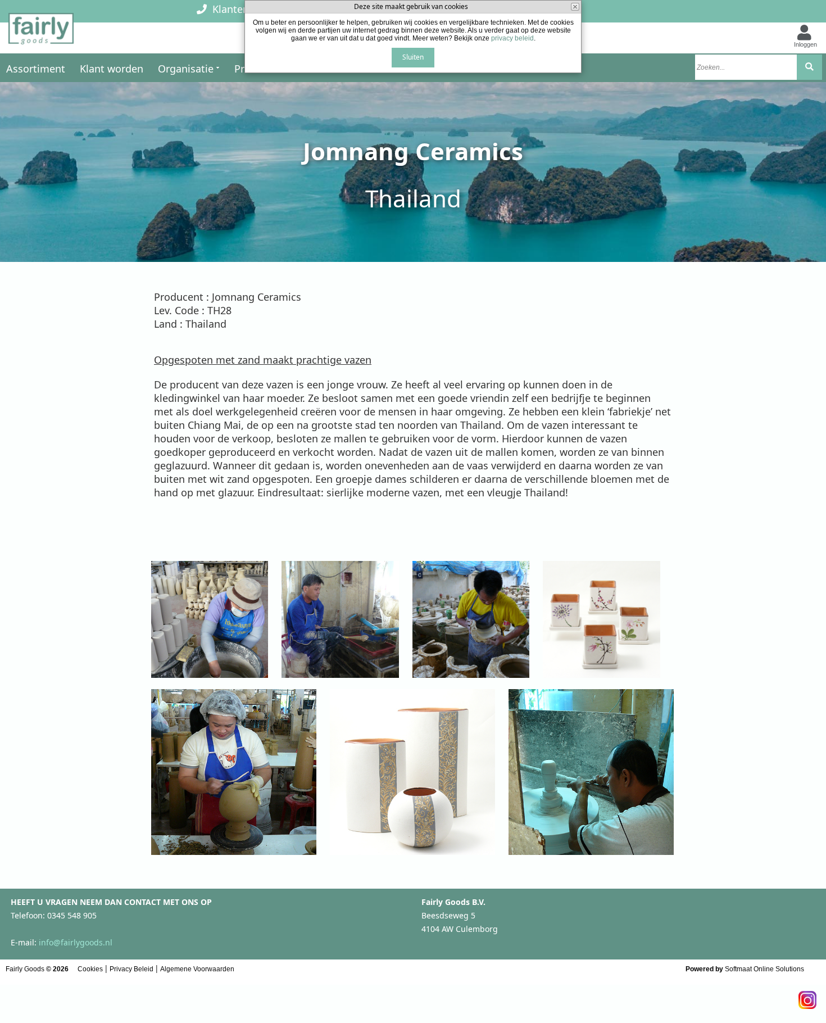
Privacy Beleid (131, 969)
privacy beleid (512, 38)
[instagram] (807, 997)
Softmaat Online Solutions (764, 969)
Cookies (90, 969)
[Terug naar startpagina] (41, 32)
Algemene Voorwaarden (197, 969)
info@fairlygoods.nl (75, 942)
